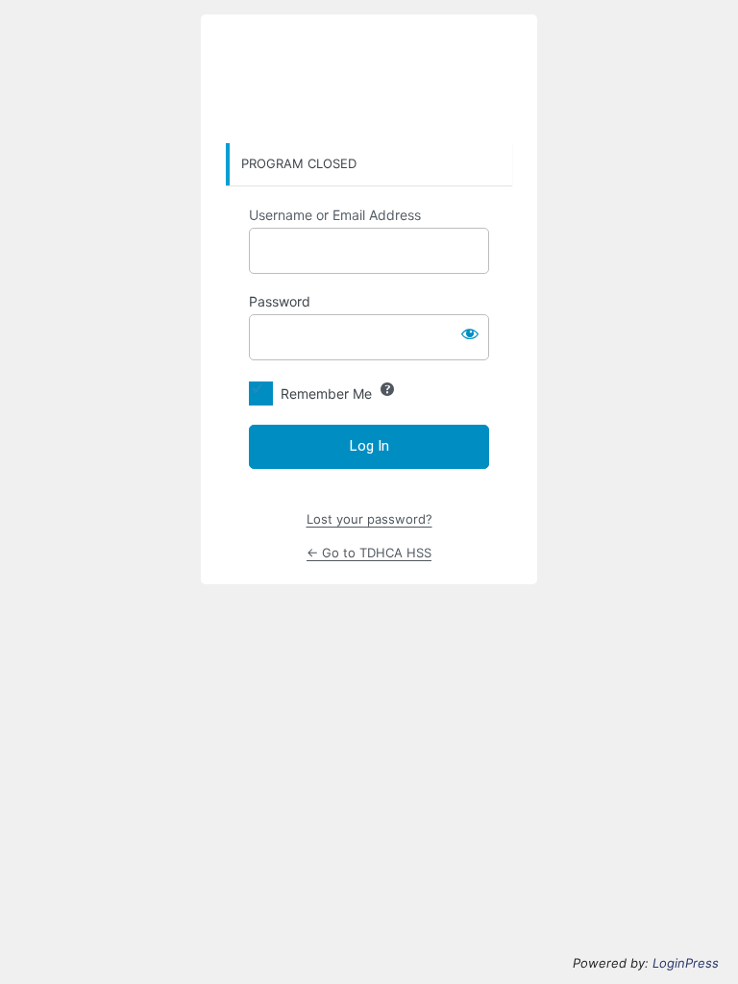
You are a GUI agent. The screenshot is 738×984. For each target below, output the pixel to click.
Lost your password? (369, 519)
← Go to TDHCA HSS (369, 552)
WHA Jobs (369, 79)
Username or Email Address (335, 215)
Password (279, 301)
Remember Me (326, 393)
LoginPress (685, 963)
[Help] (387, 389)
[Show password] (470, 333)
